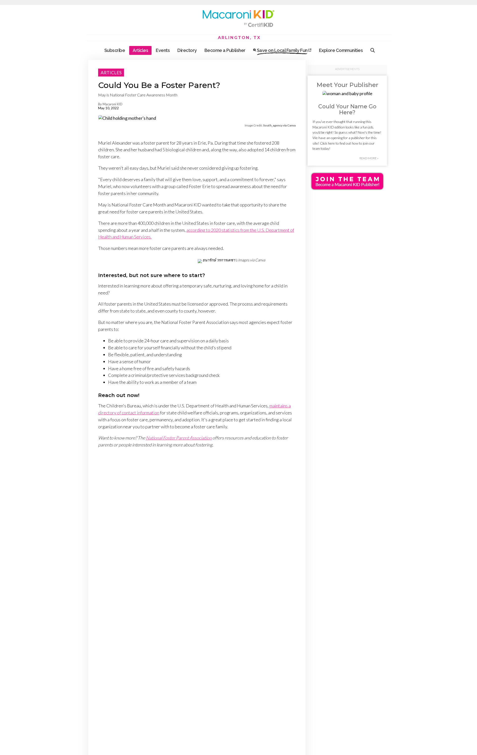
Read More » (368, 158)
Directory (187, 50)
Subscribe (114, 50)
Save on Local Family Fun (282, 50)
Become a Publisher (224, 50)
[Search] (372, 50)
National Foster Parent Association (179, 437)
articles (111, 72)
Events (163, 50)
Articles (140, 50)
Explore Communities (341, 50)
